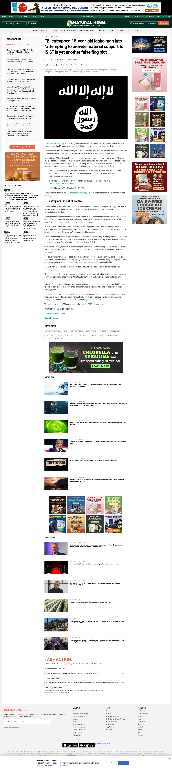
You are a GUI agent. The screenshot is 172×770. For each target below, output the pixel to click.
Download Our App (140, 16)
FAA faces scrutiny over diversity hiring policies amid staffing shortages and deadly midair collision (97, 480)
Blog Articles (110, 727)
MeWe (140, 730)
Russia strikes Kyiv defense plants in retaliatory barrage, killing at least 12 (20, 117)
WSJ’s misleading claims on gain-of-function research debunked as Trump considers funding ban (96, 385)
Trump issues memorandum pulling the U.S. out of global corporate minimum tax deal (98, 442)
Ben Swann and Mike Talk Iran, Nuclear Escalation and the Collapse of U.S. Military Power (13, 209)
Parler (139, 719)
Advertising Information (80, 727)
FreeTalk (140, 727)
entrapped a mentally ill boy (81, 193)
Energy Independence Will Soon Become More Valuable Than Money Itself (12, 224)
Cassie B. (82, 382)
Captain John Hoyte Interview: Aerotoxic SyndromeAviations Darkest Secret (29, 237)
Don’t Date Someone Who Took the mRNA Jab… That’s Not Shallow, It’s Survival (20, 52)
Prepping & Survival (106, 31)
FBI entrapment (58, 72)
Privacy (53, 752)
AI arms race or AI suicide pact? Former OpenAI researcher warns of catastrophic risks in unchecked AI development (98, 404)
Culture (54, 31)
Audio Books (43, 16)
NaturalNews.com (51, 318)
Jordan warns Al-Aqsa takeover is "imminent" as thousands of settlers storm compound (20, 62)
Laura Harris (82, 439)
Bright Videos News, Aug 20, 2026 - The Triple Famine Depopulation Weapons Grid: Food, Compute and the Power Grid (13, 239)
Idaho (67, 72)
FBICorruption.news (96, 304)
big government (73, 70)
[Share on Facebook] (56, 65)
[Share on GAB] (76, 65)
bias (65, 70)
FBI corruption (68, 335)
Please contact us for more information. (57, 692)
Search (167, 16)
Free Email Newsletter (80, 716)
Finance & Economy (86, 31)
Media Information (79, 724)
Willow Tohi (82, 401)
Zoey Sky (81, 458)
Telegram (141, 716)
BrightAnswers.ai (126, 16)
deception (95, 70)
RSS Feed (109, 730)
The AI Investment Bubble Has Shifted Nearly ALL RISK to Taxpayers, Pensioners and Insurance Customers (31, 225)
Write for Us (76, 721)
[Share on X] (61, 65)
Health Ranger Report (13, 186)
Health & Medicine (68, 31)
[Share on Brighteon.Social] (46, 65)
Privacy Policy (77, 732)
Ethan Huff (61, 59)
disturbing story (57, 143)
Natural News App (111, 721)
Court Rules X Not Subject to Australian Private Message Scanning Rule (21, 125)
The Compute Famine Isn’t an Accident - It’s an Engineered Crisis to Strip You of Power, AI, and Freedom (21, 71)
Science (121, 31)
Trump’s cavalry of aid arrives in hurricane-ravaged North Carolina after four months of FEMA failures (97, 622)
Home (4, 16)
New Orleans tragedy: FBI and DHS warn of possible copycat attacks (93, 461)
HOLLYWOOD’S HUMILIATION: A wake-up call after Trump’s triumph (94, 564)
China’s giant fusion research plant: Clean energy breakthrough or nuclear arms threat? (98, 423)
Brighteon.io (142, 711)
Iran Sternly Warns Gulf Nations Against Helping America (21, 100)
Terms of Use (77, 735)
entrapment (103, 70)
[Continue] (48, 721)
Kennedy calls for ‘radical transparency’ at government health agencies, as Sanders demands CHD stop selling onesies (96, 546)
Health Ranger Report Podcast (115, 719)
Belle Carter (82, 477)
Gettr (139, 724)
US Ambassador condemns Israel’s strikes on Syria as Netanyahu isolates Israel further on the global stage (21, 108)
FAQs (158, 16)
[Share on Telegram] (66, 65)
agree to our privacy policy (58, 765)
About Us (152, 16)
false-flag (112, 70)
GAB (139, 732)
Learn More (110, 763)
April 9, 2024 (80, 188)
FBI (118, 70)
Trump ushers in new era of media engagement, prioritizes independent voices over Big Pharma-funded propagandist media (98, 641)
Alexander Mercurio (56, 70)
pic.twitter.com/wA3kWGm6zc (61, 183)
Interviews (33, 16)
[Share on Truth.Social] (71, 65)
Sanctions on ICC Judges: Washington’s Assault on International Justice (21, 80)
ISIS (71, 72)
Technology (133, 31)
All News (108, 713)
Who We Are (77, 711)
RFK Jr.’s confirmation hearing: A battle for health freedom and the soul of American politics (96, 584)
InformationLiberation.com (55, 313)
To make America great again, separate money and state (90, 602)
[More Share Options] (86, 65)
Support (75, 719)
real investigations (80, 72)
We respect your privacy (11, 727)
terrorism (96, 72)
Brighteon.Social (143, 713)
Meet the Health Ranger (80, 713)
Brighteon (12, 16)
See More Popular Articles (22, 147)
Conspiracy (54, 36)
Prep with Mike (22, 16)
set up (89, 72)
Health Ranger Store (112, 716)
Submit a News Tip (79, 730)
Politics (44, 31)
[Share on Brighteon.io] (51, 65)
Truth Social (141, 721)
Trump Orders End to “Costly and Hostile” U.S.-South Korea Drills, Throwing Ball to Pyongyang (19, 133)
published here (71, 755)
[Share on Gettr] (81, 65)
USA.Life (140, 735)
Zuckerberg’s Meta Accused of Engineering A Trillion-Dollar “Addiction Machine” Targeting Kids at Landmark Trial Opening (21, 90)
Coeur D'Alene (85, 70)
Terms (58, 752)
